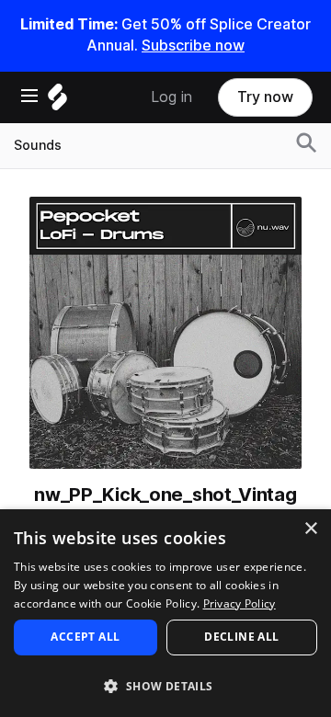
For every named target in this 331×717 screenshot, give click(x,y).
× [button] (310, 529)
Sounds (38, 145)
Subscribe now (193, 45)
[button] (165, 685)
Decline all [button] (241, 636)
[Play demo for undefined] (165, 332)
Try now (265, 97)
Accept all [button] (85, 636)
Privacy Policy (239, 603)
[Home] (57, 101)
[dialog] (165, 613)
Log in (171, 97)
